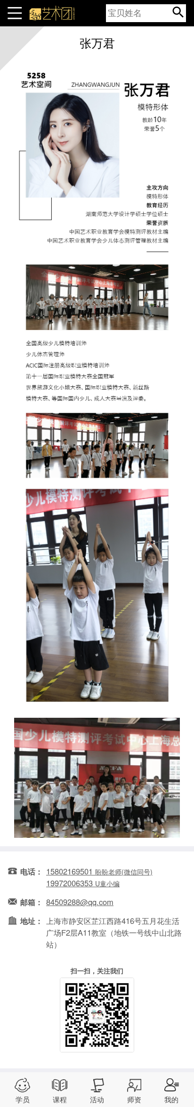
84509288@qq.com (79, 901)
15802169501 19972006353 (99, 877)
